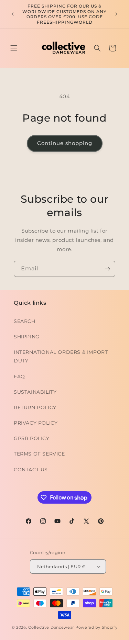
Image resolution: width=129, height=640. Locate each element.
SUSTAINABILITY (35, 392)
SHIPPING (27, 337)
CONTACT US (31, 470)
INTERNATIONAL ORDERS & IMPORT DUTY (61, 356)
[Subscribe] (107, 269)
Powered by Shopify (96, 627)
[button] (13, 48)
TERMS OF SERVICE (39, 454)
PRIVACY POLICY (35, 423)
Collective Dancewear (51, 627)
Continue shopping (64, 143)
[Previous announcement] (12, 14)
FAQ (19, 376)
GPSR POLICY (32, 438)
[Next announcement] (116, 14)
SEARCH (24, 321)
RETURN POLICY (35, 407)
